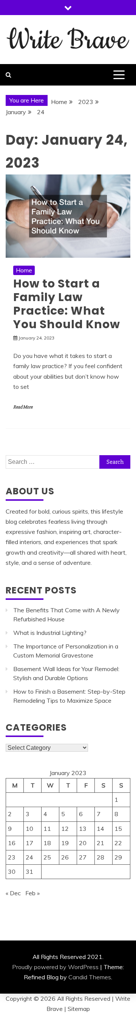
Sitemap (79, 1008)
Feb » (32, 893)
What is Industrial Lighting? (50, 632)
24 (29, 857)
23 (11, 857)
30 (11, 871)
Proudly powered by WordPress (55, 967)
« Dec (13, 893)
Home (24, 270)
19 (65, 843)
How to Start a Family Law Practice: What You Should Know (66, 303)
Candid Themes (89, 977)
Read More (22, 407)
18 (47, 843)
